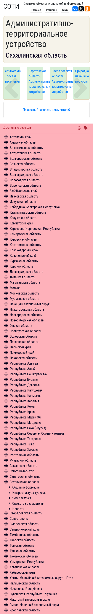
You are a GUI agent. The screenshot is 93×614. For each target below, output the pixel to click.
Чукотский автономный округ (30, 599)
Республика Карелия (24, 401)
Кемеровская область (25, 234)
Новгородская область (26, 315)
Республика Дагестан (25, 385)
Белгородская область (26, 159)
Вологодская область (25, 180)
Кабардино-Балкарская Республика (35, 207)
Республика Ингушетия (26, 390)
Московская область (24, 293)
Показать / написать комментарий (47, 110)
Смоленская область (24, 524)
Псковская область (23, 358)
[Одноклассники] (87, 8)
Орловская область (23, 336)
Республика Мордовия (26, 423)
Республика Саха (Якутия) (28, 428)
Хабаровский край (22, 572)
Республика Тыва (22, 444)
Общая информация (26, 487)
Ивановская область (24, 196)
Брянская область (22, 164)
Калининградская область (28, 212)
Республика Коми (22, 406)
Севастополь (19, 519)
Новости (18, 509)
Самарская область (23, 466)
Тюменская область (24, 556)
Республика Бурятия (24, 379)
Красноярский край (23, 256)
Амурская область (23, 142)
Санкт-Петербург (22, 471)
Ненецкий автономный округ (30, 304)
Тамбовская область (24, 535)
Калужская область (23, 218)
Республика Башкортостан (28, 374)
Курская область (22, 266)
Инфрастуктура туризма (29, 493)
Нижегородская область (27, 309)
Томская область (22, 546)
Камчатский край (21, 223)
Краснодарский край (24, 250)
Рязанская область (23, 460)
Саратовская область (25, 477)
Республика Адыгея (24, 363)
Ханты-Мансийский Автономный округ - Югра (41, 578)
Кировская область (23, 239)
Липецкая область (22, 277)
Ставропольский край (25, 529)
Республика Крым (22, 412)
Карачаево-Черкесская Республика (35, 229)
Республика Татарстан (26, 439)
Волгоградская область (26, 175)
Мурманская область (24, 299)
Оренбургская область (26, 331)
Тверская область (22, 540)
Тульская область (22, 551)
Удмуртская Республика (27, 562)
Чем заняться (21, 498)
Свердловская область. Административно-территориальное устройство (59, 81)
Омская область (21, 326)
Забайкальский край (23, 191)
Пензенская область (24, 342)
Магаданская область (25, 282)
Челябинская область (25, 583)
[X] (81, 8)
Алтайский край (20, 137)
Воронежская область (25, 185)
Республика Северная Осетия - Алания (37, 433)
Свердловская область (26, 513)
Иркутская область (23, 202)
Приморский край (22, 353)
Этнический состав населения (12, 76)
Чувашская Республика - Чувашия (33, 594)
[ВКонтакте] (75, 8)
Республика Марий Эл (25, 417)
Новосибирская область (27, 320)
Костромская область (25, 245)
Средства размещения (28, 503)
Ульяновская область (25, 567)
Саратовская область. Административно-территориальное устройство (36, 81)
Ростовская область (24, 455)
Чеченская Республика (26, 589)
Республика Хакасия (24, 450)
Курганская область (24, 261)
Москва (15, 288)
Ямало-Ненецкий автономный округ (34, 605)
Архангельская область (26, 148)
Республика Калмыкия (25, 396)
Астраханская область (25, 153)
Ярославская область (25, 610)
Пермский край (20, 347)
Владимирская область (26, 169)
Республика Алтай (22, 369)
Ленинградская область (26, 272)
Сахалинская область (25, 482)
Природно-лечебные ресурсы (82, 76)
